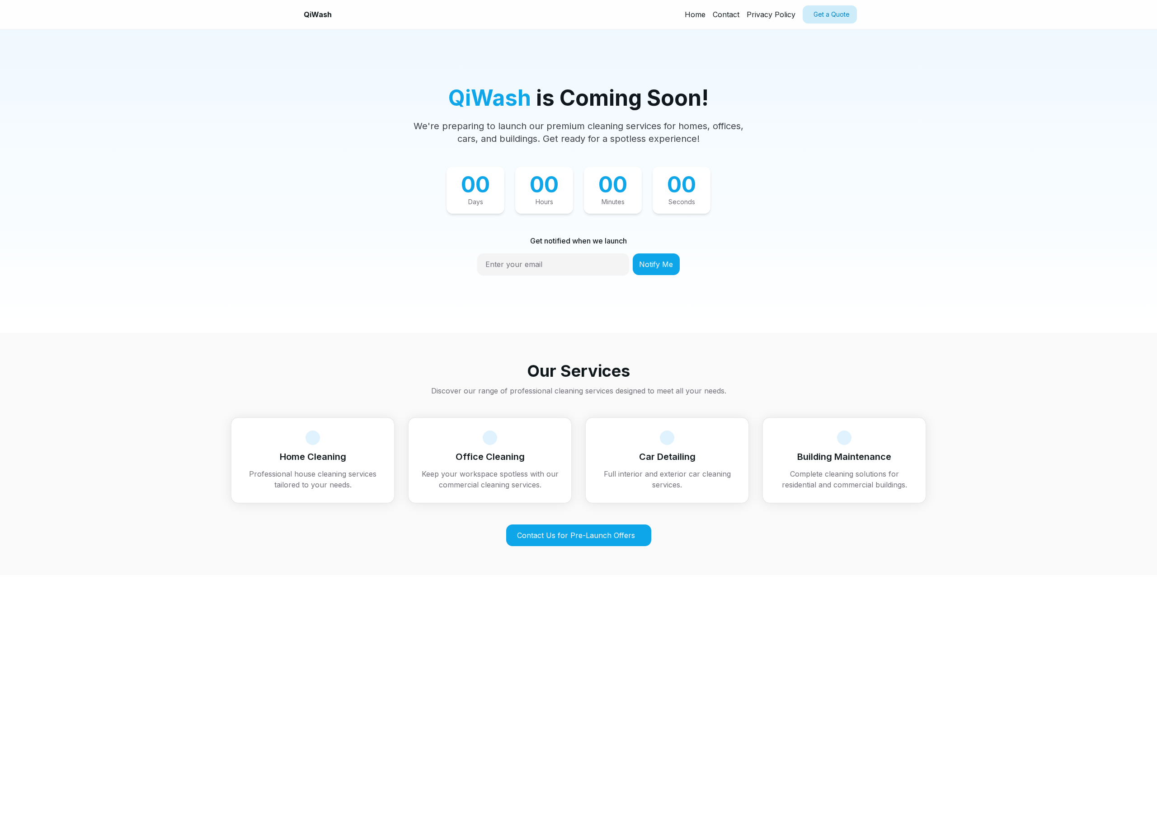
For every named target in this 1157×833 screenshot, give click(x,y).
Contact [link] (726, 14)
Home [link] (695, 14)
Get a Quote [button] (832, 14)
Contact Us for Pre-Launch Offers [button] (576, 535)
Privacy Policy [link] (771, 14)
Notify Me (656, 264)
